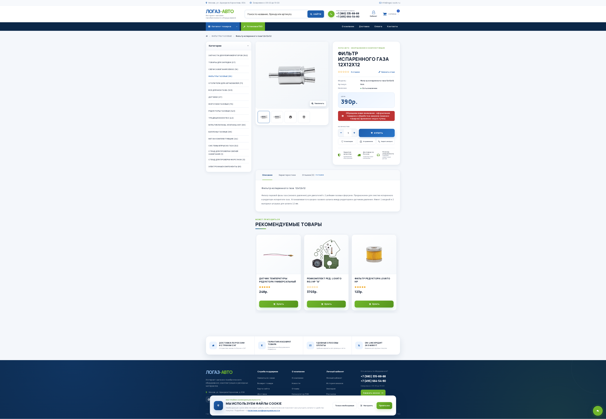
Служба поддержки (267, 371)
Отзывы (295, 388)
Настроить (368, 405)
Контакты (392, 26)
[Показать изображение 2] (277, 117)
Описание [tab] (267, 175)
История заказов (334, 383)
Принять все (384, 405)
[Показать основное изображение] (264, 117)
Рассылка (331, 394)
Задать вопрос (387, 141)
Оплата (378, 26)
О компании (348, 26)
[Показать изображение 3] (291, 117)
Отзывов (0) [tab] (313, 175)
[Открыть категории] (237, 26)
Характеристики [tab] (287, 175)
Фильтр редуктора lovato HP (372, 280)
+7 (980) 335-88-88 (373, 376)
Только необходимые (344, 405)
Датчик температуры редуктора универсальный (277, 280)
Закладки (331, 388)
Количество (344, 127)
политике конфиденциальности (264, 410)
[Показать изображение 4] (304, 117)
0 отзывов (355, 72)
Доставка (364, 26)
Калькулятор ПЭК (300, 394)
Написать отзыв (388, 72)
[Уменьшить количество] (341, 133)
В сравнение (368, 141)
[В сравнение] (297, 247)
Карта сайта (263, 388)
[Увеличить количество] (354, 133)
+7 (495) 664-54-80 (373, 381)
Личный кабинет (335, 371)
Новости (296, 383)
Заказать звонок (371, 393)
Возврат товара (265, 383)
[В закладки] (297, 240)
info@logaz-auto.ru (390, 2)
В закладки (348, 141)
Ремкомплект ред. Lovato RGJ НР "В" (324, 280)
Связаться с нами (266, 378)
